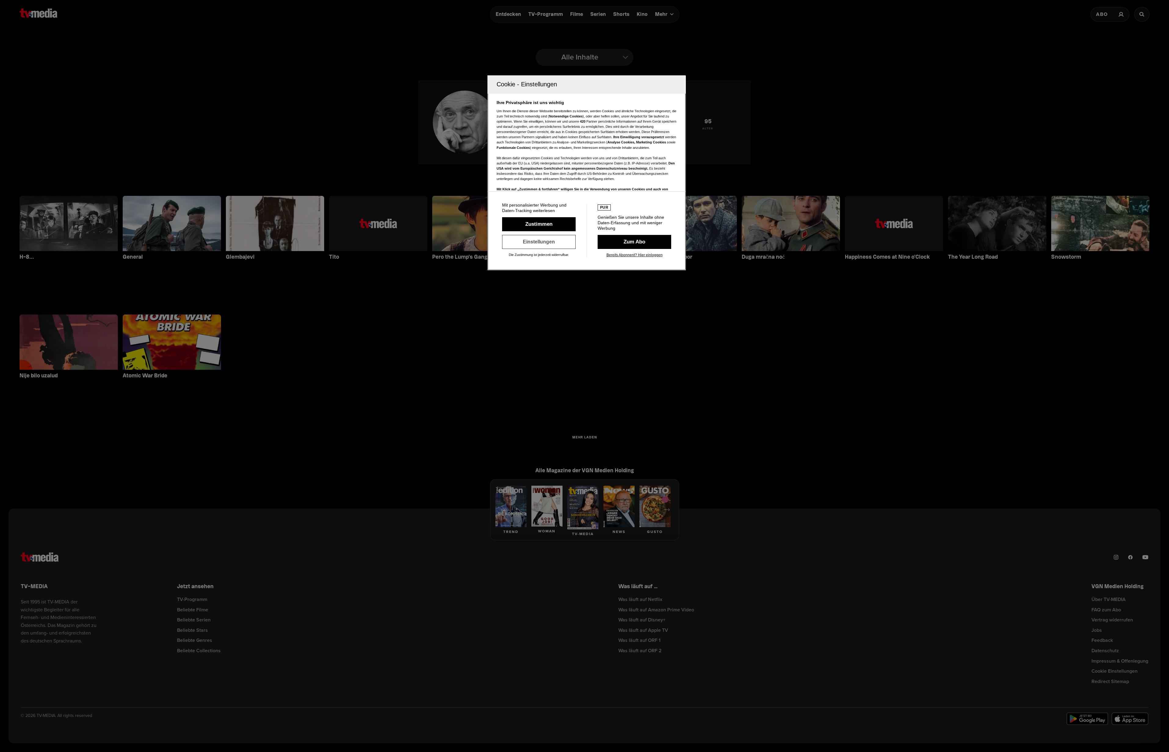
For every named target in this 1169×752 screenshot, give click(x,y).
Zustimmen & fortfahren (539, 224)
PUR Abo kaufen (634, 242)
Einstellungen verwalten (539, 242)
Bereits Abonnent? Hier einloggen (634, 255)
